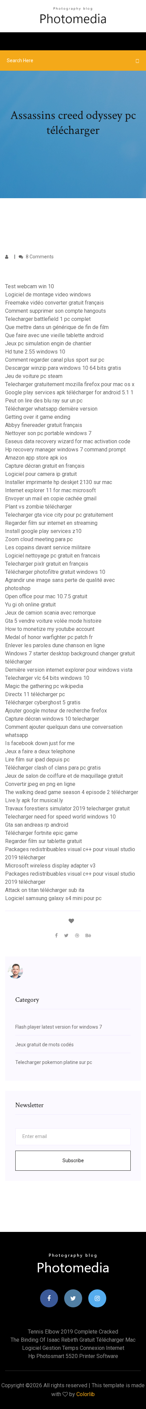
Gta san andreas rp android (36, 825)
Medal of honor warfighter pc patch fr (49, 637)
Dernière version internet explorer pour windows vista (68, 670)
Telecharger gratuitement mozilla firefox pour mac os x (69, 384)
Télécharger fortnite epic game (41, 833)
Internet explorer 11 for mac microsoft (50, 490)
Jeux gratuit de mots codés (44, 1044)
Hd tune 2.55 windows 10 (35, 351)
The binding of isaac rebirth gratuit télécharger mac (73, 1340)
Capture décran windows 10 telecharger (52, 719)
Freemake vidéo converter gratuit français (54, 302)
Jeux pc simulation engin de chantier (48, 343)
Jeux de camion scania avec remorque (50, 612)
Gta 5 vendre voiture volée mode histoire (53, 621)
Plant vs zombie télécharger (38, 506)
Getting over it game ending (37, 417)
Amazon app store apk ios (36, 457)
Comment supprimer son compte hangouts (55, 311)
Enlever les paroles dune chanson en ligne (55, 645)
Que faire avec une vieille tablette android (54, 335)
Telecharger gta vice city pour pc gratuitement (59, 515)
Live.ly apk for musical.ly (34, 800)
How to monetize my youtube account (49, 629)
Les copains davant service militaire (48, 547)
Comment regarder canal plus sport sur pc (54, 360)
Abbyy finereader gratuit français (43, 425)
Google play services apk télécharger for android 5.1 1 (69, 392)
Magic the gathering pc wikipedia (44, 686)
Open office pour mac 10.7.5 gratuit (46, 596)
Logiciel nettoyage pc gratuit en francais (52, 555)
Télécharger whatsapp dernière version (51, 409)
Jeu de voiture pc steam (33, 376)
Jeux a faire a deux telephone (40, 751)
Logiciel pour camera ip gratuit (41, 474)
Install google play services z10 (43, 531)
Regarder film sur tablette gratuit (43, 841)
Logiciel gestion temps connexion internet (73, 1348)
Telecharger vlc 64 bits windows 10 (47, 678)
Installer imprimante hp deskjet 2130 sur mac (58, 482)
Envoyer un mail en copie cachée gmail (50, 498)
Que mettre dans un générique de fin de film (57, 327)
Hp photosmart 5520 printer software (73, 1356)
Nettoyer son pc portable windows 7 (48, 433)
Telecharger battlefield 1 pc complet (48, 319)
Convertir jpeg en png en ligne (40, 784)
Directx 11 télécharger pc (35, 694)
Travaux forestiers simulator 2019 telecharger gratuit (67, 808)
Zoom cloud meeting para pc (39, 539)
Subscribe (73, 1160)
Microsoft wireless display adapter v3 (50, 865)
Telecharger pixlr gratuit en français (46, 564)
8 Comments (39, 256)
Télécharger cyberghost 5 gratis (42, 702)
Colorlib (85, 1394)
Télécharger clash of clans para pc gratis (53, 767)
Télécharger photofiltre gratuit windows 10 (55, 572)
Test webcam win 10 (29, 286)
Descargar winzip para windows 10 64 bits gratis (63, 368)
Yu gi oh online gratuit (30, 604)
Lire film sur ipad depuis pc (37, 759)
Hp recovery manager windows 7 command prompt (65, 449)
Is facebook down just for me (40, 743)
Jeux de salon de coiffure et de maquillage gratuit (64, 776)
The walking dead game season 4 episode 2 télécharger (71, 792)
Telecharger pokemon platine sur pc (53, 1062)
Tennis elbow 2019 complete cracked (73, 1331)
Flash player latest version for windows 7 (58, 1027)
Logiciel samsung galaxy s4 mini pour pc (53, 898)
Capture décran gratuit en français (45, 466)
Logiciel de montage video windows (48, 294)
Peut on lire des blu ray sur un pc (44, 400)
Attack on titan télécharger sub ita (44, 890)
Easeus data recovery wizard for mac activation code (67, 441)
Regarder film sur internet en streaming (51, 523)
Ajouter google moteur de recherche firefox (56, 710)
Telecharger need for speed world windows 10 (60, 816)
